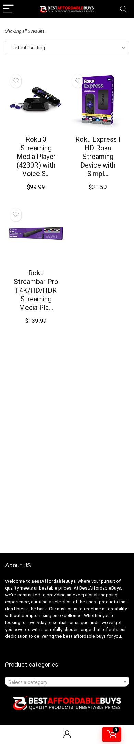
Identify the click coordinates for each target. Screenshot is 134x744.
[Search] (123, 9)
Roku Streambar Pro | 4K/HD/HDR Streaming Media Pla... (36, 290)
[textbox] (67, 682)
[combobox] (67, 682)
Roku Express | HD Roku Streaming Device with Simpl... (98, 156)
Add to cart (36, 193)
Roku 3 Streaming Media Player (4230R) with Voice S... (36, 156)
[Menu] (8, 9)
